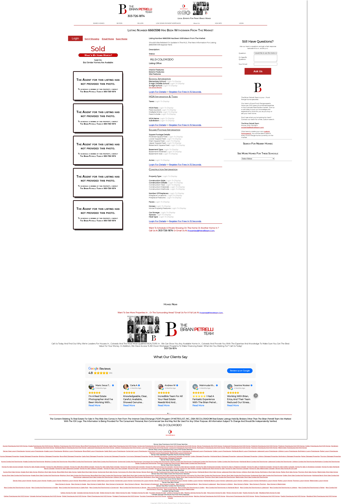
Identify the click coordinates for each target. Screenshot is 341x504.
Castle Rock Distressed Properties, (93, 456)
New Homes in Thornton (258, 484)
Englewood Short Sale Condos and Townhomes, (266, 475)
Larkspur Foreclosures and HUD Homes (180, 496)
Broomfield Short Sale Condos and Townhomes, (106, 475)
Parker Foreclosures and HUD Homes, (238, 448)
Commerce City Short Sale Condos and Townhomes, (203, 475)
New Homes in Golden (167, 484)
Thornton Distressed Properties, (330, 456)
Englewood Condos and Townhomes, (204, 461)
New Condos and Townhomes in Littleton (283, 487)
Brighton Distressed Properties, (49, 456)
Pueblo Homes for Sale (250, 493)
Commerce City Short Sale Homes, (129, 472)
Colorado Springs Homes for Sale (88, 493)
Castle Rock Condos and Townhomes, (105, 461)
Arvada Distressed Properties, (29, 456)
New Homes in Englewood (150, 484)
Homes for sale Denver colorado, (185, 467)
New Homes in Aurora (62, 484)
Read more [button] (94, 405)
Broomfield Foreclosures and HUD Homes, (94, 446)
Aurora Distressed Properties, (9, 456)
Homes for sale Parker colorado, (191, 468)
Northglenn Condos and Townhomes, (327, 461)
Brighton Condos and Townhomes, (56, 461)
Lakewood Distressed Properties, (247, 456)
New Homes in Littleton (225, 484)
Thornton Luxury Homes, (301, 480)
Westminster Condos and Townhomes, (193, 463)
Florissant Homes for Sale (139, 493)
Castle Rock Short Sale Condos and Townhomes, (138, 475)
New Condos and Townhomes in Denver (133, 487)
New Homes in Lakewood (207, 484)
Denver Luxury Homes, (161, 480)
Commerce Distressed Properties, (137, 456)
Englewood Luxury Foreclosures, (201, 451)
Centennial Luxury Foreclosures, (136, 451)
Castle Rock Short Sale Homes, (87, 472)
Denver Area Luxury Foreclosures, (14, 451)
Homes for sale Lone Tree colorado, (115, 468)
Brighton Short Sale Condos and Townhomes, (75, 475)
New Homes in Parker (241, 484)
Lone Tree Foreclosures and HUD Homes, (155, 448)
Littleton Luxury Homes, (251, 480)
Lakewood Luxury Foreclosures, (267, 451)
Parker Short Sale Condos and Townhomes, (190, 477)
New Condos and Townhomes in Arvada (44, 487)
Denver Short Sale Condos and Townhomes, (235, 475)
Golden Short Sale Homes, (188, 472)
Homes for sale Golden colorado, (284, 467)
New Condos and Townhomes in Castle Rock (73, 487)
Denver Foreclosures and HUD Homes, (209, 446)
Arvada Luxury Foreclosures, (53, 451)
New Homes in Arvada (78, 484)
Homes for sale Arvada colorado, (35, 467)
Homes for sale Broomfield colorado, (82, 467)
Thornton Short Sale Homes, (307, 472)
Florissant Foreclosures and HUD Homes (125, 496)
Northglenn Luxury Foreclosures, (309, 451)
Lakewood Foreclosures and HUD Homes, (100, 448)
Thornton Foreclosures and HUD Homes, (264, 448)
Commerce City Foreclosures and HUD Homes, (181, 446)
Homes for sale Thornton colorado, (237, 468)
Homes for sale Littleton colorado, (91, 468)
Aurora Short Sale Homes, (11, 472)
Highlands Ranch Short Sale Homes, (209, 472)
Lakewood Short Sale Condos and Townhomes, (97, 477)
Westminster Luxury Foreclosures (181, 453)
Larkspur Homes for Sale (175, 493)
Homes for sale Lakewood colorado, (67, 468)
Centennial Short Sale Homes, (108, 472)
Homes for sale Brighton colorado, (58, 467)
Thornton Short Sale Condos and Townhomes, (220, 477)
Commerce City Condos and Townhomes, (156, 461)
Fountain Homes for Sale (157, 493)
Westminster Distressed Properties (170, 458)
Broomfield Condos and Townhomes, (80, 461)
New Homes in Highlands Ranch (187, 484)
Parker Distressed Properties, (310, 456)
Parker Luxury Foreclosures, (329, 451)
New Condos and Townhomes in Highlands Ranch (222, 487)
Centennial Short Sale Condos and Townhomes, (170, 475)
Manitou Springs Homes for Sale (195, 493)
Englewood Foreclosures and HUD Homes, (237, 446)
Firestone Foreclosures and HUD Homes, (291, 446)
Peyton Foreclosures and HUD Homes (267, 496)
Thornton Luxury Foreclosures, (159, 453)
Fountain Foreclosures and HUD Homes (153, 496)
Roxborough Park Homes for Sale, (213, 468)
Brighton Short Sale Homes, (47, 472)
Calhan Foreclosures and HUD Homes (16, 496)
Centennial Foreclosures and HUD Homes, (151, 446)
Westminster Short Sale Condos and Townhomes (252, 477)
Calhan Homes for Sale (68, 493)
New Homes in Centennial (115, 484)
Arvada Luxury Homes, (54, 480)
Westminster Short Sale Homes (327, 472)
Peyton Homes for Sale (234, 493)
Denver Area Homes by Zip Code (286, 468)
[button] (85, 395)
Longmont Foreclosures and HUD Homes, (183, 448)
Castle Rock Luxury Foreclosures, (115, 451)
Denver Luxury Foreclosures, (181, 451)
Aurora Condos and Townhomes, (12, 461)
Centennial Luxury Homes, (124, 480)
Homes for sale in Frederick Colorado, (259, 467)
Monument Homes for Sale (216, 493)
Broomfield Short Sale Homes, (67, 472)
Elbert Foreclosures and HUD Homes (99, 496)
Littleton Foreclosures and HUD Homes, (128, 448)
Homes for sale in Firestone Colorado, (234, 467)
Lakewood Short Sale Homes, (231, 472)
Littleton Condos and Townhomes (303, 461)
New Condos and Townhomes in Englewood (162, 487)
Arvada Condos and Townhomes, (33, 461)
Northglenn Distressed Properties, (290, 456)
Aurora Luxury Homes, (39, 480)
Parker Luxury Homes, (285, 480)
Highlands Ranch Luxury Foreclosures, (244, 451)
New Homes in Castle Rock (96, 484)
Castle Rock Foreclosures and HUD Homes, (123, 446)
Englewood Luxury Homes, (179, 480)
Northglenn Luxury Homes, (268, 480)
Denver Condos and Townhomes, (181, 461)
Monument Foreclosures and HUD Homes (240, 496)
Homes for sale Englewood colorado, (208, 467)
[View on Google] (91, 386)
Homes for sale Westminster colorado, (262, 468)
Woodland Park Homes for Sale (269, 493)
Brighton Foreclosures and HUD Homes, (67, 446)
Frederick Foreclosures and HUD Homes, (264, 446)
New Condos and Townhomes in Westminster (179, 489)
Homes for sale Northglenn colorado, (167, 468)
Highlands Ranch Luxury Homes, (214, 480)
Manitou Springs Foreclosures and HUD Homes (209, 496)
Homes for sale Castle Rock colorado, (107, 467)
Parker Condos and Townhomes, (146, 463)
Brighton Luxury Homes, (70, 480)
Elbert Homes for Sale (123, 493)
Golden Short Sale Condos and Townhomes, (297, 475)
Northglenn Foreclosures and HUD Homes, (211, 448)
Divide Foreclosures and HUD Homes (74, 496)
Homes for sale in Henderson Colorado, (308, 467)
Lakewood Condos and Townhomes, (280, 461)
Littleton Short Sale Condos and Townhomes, (128, 477)
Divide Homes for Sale (107, 493)
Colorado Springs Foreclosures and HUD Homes (45, 496)
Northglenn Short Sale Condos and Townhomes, (160, 477)
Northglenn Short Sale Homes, (270, 472)
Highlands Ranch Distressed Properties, (223, 456)
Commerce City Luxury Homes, (143, 480)
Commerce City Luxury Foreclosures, (160, 451)
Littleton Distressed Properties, (268, 456)
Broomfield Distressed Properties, (70, 456)
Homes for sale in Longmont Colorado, (141, 468)
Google (170, 498)
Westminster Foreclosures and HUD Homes (292, 448)
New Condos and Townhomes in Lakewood (254, 487)
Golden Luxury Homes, (195, 480)
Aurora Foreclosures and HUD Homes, (15, 446)
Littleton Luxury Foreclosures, (288, 451)
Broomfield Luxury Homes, (87, 480)
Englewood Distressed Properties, (179, 456)
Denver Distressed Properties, (158, 456)
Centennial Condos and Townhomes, (130, 461)
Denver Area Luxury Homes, (22, 480)
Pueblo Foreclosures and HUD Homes (293, 496)
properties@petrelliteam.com (252, 127)
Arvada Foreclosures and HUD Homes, (40, 446)
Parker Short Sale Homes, (289, 472)
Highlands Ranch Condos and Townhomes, (253, 461)
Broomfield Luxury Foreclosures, (93, 451)
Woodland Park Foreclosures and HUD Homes (321, 496)
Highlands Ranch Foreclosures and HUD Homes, (71, 448)
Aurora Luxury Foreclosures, (34, 451)
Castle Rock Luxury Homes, (106, 480)
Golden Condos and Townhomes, (228, 461)
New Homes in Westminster (276, 484)
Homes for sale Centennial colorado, (132, 467)
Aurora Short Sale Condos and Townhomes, (16, 475)
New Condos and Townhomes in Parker (311, 487)
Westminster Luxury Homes (319, 480)
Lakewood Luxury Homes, (234, 480)
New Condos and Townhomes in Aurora (17, 487)
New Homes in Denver (132, 484)
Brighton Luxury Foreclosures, (72, 451)
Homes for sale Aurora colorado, (13, 467)
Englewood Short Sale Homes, (169, 472)
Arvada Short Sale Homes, (29, 472)
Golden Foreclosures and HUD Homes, (318, 446)
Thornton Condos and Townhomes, (168, 463)
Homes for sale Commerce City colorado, (159, 467)
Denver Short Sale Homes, (150, 472)
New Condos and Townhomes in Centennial (104, 487)
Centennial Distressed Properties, (115, 456)
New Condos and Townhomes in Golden (191, 487)
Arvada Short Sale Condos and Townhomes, (45, 475)
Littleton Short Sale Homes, (250, 472)
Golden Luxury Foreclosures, (222, 451)
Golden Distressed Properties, (200, 456)
